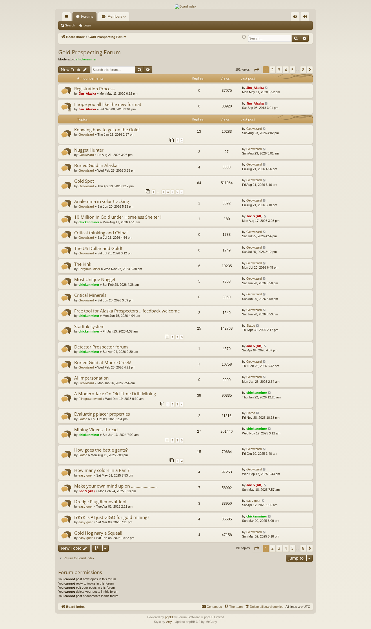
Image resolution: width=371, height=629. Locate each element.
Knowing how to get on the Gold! (107, 129)
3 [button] (279, 69)
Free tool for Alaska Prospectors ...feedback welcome (127, 311)
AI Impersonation (91, 378)
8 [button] (303, 69)
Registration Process (94, 88)
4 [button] (286, 69)
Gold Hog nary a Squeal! (98, 533)
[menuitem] (295, 16)
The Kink (82, 264)
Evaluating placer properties (102, 414)
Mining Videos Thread (96, 429)
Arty (169, 621)
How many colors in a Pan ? (101, 470)
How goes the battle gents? (101, 450)
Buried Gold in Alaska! (96, 165)
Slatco (250, 325)
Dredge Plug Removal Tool (100, 501)
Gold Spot (84, 181)
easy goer (86, 475)
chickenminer (86, 59)
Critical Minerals (90, 295)
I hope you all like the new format (107, 104)
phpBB (169, 617)
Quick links (67, 18)
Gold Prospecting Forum (89, 52)
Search (70, 25)
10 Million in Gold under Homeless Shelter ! (117, 217)
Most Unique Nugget (94, 279)
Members (115, 17)
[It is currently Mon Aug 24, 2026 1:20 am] (244, 37)
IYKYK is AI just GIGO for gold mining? (111, 517)
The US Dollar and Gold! (98, 248)
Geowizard (86, 134)
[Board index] (185, 6)
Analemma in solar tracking (101, 201)
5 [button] (292, 69)
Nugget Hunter (88, 150)
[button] (256, 69)
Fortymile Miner (89, 269)
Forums (87, 17)
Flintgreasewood (90, 398)
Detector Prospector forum (101, 347)
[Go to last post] (266, 88)
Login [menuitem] (306, 18)
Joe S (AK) (254, 216)
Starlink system (89, 326)
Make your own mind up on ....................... (116, 486)
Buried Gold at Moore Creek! (102, 362)
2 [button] (272, 69)
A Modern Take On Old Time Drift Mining (115, 393)
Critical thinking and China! (101, 233)
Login (87, 25)
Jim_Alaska (87, 93)
